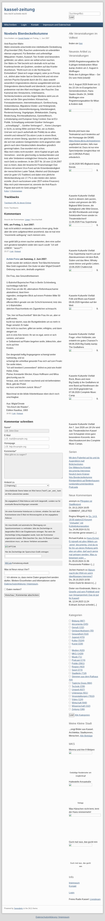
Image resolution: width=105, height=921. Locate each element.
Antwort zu (9, 482)
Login (24, 25)
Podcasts (73, 487)
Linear (27, 220)
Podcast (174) (78, 660)
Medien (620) (78, 650)
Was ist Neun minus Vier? (16, 569)
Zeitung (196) (78, 709)
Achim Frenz (13, 259)
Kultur (6, 191)
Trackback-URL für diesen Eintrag (17, 203)
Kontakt (35, 25)
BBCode (8, 563)
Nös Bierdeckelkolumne (80, 477)
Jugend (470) (78, 637)
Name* (7, 427)
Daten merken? (14, 589)
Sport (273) (77, 670)
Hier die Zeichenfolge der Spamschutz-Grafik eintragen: (27, 552)
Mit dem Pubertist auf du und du (84, 458)
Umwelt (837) (78, 689)
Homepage (9, 443)
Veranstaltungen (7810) (83, 696)
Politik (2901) (78, 663)
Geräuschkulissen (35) (83, 631)
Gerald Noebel (23, 38)
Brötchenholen (76, 464)
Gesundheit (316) (80, 634)
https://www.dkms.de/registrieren (84, 141)
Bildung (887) (78, 621)
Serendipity (18, 908)
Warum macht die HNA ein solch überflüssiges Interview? (82, 573)
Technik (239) (78, 686)
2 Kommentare (16, 191)
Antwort (18, 251)
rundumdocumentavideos (81, 484)
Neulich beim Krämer (79, 474)
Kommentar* (10, 451)
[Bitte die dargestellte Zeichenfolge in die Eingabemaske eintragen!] (33, 547)
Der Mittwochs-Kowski (80, 467)
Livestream (95, 899)
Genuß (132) (78, 627)
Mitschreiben (10, 25)
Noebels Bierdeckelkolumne (26, 33)
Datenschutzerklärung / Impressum (21, 584)
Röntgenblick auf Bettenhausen (84, 480)
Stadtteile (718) (79, 673)
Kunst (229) (77, 644)
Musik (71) (77, 657)
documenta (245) (80, 624)
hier (81, 43)
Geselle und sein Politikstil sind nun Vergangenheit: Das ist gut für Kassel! (84, 595)
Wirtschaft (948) (79, 703)
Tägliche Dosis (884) (82, 683)
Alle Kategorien (82, 715)
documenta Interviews (79, 471)
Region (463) (78, 667)
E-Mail (7, 435)
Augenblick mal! (76, 461)
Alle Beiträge (86, 736)
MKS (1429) (77, 653)
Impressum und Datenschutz (57, 25)
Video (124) (77, 699)
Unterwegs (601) (80, 693)
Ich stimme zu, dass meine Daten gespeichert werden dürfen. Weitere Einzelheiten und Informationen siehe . (31, 580)
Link (11, 251)
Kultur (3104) (78, 640)
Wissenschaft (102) (81, 706)
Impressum (74, 883)
